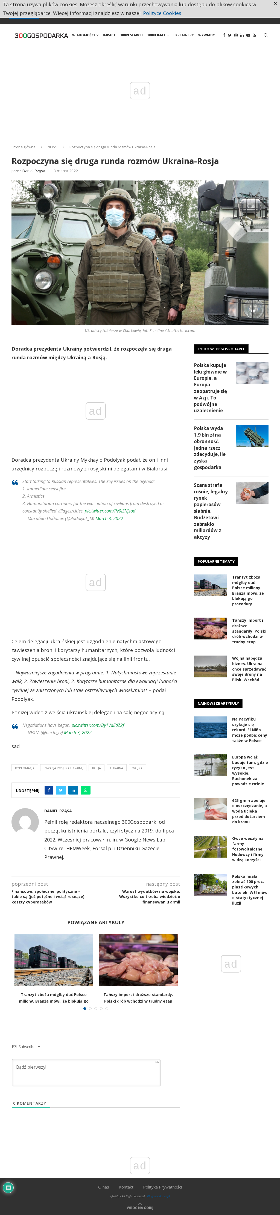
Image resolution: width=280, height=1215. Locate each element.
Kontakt (126, 1187)
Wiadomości (83, 35)
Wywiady (206, 35)
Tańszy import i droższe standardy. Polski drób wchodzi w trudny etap (249, 631)
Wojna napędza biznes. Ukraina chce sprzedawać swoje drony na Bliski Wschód (249, 669)
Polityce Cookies (162, 13)
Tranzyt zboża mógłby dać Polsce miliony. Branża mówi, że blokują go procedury (54, 1001)
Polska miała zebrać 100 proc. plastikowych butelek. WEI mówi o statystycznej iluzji (250, 890)
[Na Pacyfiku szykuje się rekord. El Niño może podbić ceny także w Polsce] (210, 727)
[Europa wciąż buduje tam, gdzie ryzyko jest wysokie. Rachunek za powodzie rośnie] (210, 765)
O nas (103, 1187)
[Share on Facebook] (49, 790)
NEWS (52, 146)
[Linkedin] (242, 35)
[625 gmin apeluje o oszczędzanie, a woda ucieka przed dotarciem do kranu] (210, 809)
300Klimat (156, 35)
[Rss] (254, 35)
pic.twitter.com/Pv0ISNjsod (110, 511)
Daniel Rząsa (33, 170)
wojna (137, 768)
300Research (131, 35)
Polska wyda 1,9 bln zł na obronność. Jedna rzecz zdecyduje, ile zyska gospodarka (210, 447)
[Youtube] (248, 35)
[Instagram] (236, 35)
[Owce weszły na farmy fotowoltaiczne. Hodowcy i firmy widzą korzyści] (210, 847)
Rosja (96, 768)
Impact (109, 35)
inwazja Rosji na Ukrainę (63, 768)
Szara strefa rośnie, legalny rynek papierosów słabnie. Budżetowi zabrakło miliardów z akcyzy (211, 511)
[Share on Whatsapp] (86, 790)
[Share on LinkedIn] (73, 790)
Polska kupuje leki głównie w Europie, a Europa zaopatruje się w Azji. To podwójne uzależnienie (210, 388)
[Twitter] (230, 35)
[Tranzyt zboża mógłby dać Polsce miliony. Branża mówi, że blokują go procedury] (54, 960)
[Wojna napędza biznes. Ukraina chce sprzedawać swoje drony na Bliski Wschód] (210, 666)
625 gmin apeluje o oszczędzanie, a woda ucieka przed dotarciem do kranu (249, 811)
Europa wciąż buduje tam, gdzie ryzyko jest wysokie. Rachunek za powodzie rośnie (250, 770)
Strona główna (23, 146)
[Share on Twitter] (61, 790)
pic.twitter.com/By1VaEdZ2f (98, 725)
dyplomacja (24, 768)
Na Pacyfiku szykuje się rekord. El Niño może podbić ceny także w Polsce (249, 729)
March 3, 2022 (109, 518)
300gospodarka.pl (158, 1196)
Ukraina (116, 768)
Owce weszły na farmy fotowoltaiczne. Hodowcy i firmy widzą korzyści (248, 849)
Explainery (183, 35)
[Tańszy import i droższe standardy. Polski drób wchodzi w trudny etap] (138, 960)
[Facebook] (224, 35)
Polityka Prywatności (162, 1187)
